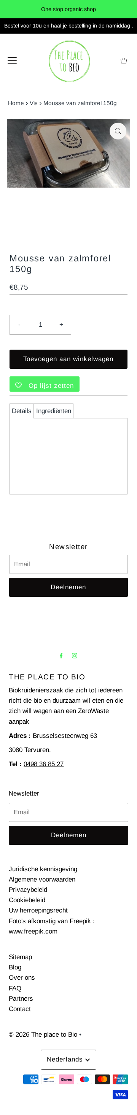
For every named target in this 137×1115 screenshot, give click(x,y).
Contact (20, 1009)
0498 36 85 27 (44, 764)
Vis (34, 103)
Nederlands (66, 1059)
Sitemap (20, 957)
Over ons (22, 977)
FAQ (15, 988)
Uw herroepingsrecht (38, 910)
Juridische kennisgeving (43, 869)
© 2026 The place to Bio (43, 1034)
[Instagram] (74, 655)
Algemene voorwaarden (42, 879)
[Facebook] (61, 655)
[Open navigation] (12, 60)
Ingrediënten (53, 411)
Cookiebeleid (27, 900)
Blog (15, 967)
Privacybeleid (28, 889)
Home (16, 103)
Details (22, 411)
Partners (21, 998)
